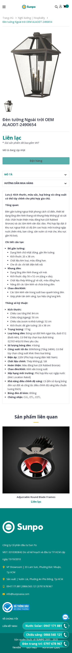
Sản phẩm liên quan (36, 417)
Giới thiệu (31, 647)
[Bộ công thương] (16, 607)
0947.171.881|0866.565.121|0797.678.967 (29, 586)
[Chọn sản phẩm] (36, 470)
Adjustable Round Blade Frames (36, 497)
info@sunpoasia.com (18, 594)
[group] (36, 65)
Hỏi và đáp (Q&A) (51, 647)
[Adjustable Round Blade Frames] (36, 459)
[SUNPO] (29, 528)
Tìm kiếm (16, 647)
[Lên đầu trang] (39, 609)
